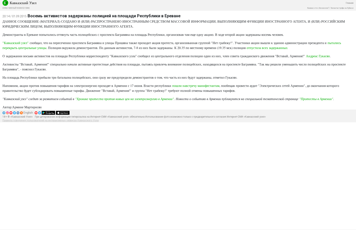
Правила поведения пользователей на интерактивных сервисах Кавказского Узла (50, 120)
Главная (350, 3)
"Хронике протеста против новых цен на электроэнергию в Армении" (124, 99)
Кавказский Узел (23, 2)
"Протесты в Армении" (316, 99)
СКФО (4, 8)
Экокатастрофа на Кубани (342, 8)
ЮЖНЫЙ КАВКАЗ (16, 8)
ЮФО (27, 8)
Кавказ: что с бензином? (318, 8)
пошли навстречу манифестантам (195, 85)
